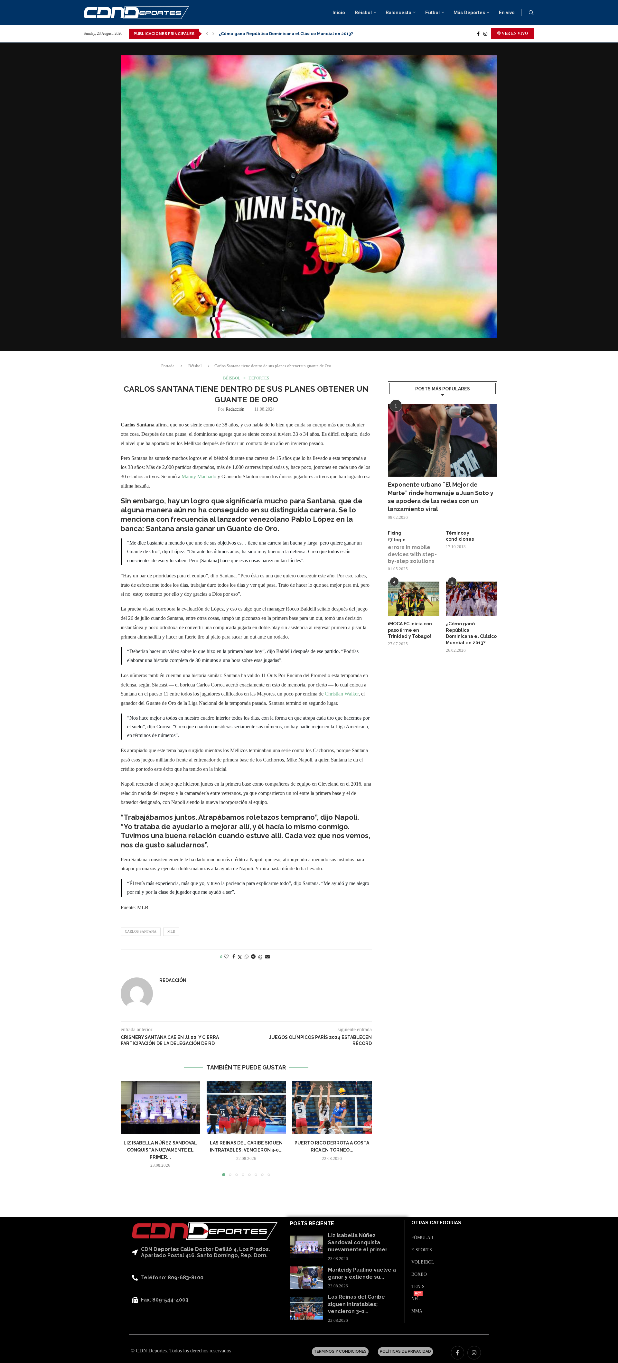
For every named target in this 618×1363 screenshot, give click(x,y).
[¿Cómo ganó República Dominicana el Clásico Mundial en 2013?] (471, 599)
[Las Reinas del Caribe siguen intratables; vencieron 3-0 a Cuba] (246, 1107)
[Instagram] (485, 33)
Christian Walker (341, 693)
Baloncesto (398, 12)
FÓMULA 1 (422, 1238)
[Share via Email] (267, 956)
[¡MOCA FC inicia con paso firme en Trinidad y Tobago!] (413, 599)
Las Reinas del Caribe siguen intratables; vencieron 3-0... (356, 1304)
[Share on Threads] (260, 957)
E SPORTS (421, 1250)
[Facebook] (478, 33)
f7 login (397, 539)
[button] (207, 34)
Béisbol (363, 12)
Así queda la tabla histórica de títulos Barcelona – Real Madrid (285, 33)
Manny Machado (199, 476)
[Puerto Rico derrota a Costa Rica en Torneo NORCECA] (332, 1107)
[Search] (531, 12)
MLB (171, 931)
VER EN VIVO (514, 33)
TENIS (418, 1286)
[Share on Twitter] (240, 957)
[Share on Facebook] (233, 956)
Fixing (394, 533)
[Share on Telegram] (253, 956)
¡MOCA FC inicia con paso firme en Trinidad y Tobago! (410, 630)
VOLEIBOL (422, 1262)
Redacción (235, 409)
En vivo (507, 12)
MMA (416, 1311)
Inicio (338, 12)
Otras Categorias (436, 1222)
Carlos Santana (140, 931)
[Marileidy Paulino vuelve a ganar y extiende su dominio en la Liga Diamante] (306, 1277)
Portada (167, 365)
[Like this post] (226, 956)
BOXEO (419, 1274)
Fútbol (432, 12)
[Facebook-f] (457, 1352)
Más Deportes (469, 12)
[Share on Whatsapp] (246, 956)
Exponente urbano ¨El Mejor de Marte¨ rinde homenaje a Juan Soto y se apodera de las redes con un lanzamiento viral (440, 496)
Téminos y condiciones (460, 536)
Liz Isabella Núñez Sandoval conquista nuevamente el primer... (160, 1150)
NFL (415, 1299)
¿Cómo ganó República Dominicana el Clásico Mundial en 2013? (471, 633)
